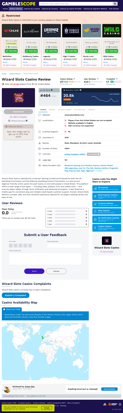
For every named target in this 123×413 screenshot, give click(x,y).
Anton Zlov (30, 387)
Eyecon (96, 165)
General (43, 110)
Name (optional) (52, 241)
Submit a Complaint (15, 295)
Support (64, 110)
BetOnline (7, 56)
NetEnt (105, 168)
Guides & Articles (39, 403)
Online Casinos (14, 73)
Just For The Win (85, 168)
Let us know (109, 389)
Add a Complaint (73, 403)
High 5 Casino (69, 56)
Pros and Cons (79, 110)
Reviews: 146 (111, 84)
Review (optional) (15, 250)
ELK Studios (86, 165)
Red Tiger (81, 171)
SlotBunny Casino (31, 56)
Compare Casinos (24, 403)
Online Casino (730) (9, 403)
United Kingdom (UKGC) (75, 154)
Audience (91, 110)
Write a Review (89, 84)
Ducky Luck (88, 56)
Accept (46, 408)
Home (4, 73)
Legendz (46, 56)
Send (34, 271)
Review (5, 62)
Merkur (98, 168)
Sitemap (63, 406)
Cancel (56, 271)
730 (54, 96)
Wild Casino (108, 56)
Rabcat (72, 171)
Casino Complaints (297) (56, 403)
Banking (52, 110)
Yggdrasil (90, 171)
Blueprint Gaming (72, 165)
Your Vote (12, 241)
